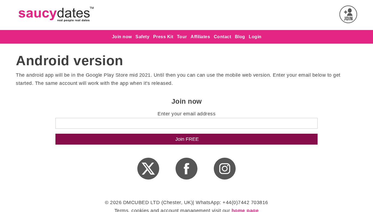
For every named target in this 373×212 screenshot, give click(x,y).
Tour (182, 36)
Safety (142, 36)
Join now (122, 36)
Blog (240, 36)
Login (255, 36)
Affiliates (200, 36)
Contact (222, 36)
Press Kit (163, 36)
